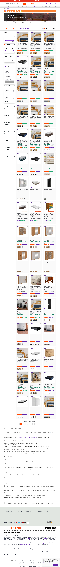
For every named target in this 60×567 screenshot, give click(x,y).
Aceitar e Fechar (55, 564)
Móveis (5, 8)
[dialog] (50, 562)
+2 (51, 125)
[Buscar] (24, 4)
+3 (38, 295)
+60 (24, 198)
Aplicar (9, 82)
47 (38, 423)
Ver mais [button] (6, 101)
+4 (38, 417)
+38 (24, 417)
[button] (25, 28)
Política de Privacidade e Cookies (48, 562)
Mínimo (6, 37)
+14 (38, 344)
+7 (51, 271)
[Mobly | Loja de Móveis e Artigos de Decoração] (33, 3)
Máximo (11, 37)
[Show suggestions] (13, 88)
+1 (51, 52)
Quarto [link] (8, 8)
